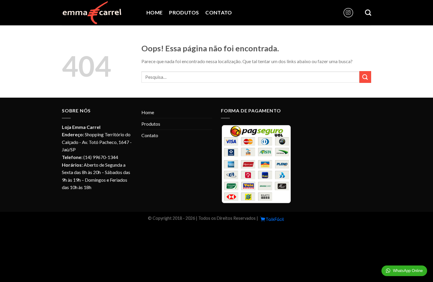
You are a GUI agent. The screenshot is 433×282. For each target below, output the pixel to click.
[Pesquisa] (368, 12)
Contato (218, 12)
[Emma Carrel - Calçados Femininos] (100, 12)
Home (154, 12)
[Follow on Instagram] (348, 13)
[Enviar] (365, 77)
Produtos (184, 12)
